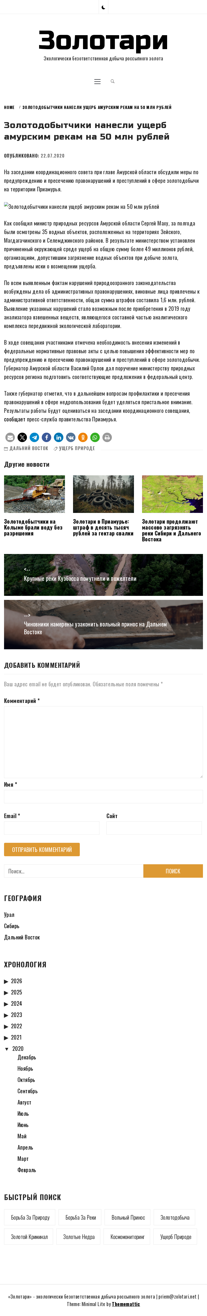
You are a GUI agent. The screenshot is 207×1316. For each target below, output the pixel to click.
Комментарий (22, 701)
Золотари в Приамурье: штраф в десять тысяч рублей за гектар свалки (103, 527)
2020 (18, 1048)
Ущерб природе (77, 448)
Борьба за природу (30, 1217)
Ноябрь (25, 1068)
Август (24, 1102)
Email (12, 816)
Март (23, 1158)
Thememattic (126, 1303)
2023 (16, 1015)
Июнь (23, 1125)
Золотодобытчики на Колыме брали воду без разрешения (33, 527)
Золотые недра (79, 1237)
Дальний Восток (28, 448)
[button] (103, 7)
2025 (16, 992)
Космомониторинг (128, 1237)
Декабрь (27, 1057)
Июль (23, 1113)
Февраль (27, 1170)
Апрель (25, 1147)
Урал (9, 914)
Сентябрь (28, 1091)
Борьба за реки (80, 1217)
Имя (10, 784)
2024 (16, 1003)
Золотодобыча (175, 1217)
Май (22, 1136)
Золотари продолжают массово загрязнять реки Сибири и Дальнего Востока (171, 530)
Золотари (103, 40)
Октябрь (26, 1080)
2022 (16, 1026)
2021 (16, 1037)
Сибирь (11, 926)
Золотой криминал (29, 1237)
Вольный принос (128, 1217)
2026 (16, 981)
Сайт (112, 816)
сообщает (14, 419)
